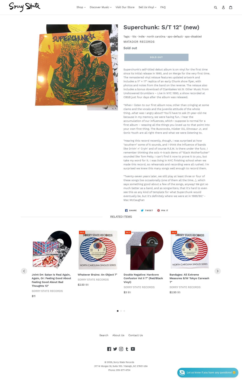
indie (141, 36)
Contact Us (135, 335)
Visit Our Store (125, 7)
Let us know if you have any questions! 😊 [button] (211, 372)
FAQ (163, 7)
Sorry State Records (123, 362)
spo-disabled (193, 36)
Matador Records (139, 41)
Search (103, 335)
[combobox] (219, 7)
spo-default (175, 36)
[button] (207, 372)
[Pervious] (24, 271)
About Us (118, 335)
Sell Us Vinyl (147, 7)
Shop (80, 7)
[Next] (218, 271)
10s (134, 36)
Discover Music (100, 7)
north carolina (156, 36)
